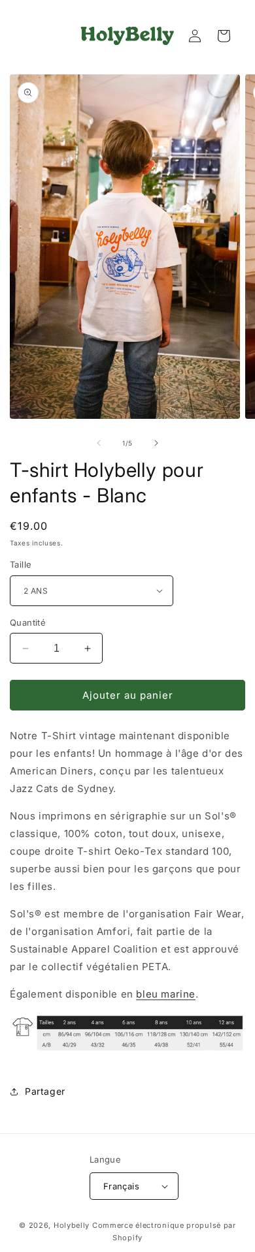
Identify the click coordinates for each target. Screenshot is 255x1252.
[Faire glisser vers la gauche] (98, 443)
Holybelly (72, 1225)
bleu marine (166, 994)
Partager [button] (45, 1091)
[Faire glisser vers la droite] (156, 443)
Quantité (28, 622)
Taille (20, 564)
